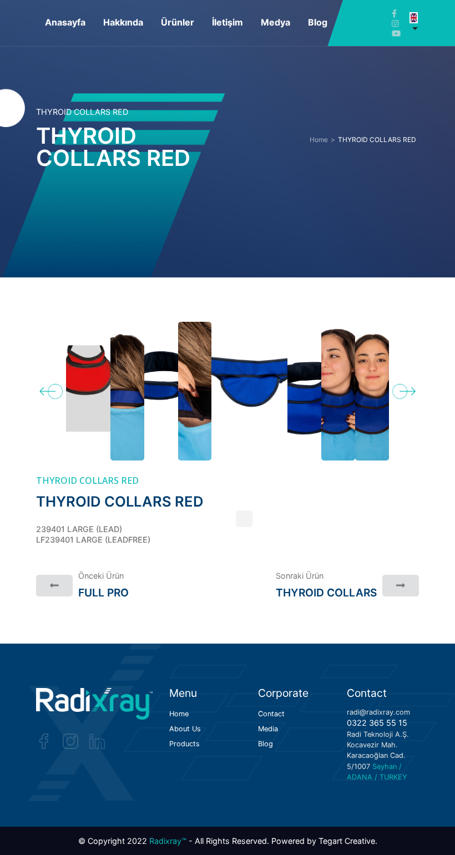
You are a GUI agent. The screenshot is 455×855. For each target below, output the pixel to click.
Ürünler (177, 22)
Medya (275, 22)
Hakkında (123, 22)
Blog (317, 22)
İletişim (227, 22)
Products (184, 744)
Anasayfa (65, 22)
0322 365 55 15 (377, 722)
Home (319, 139)
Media (268, 729)
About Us (185, 729)
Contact (271, 714)
